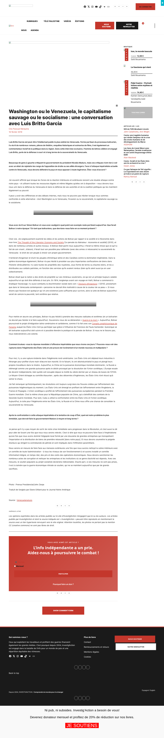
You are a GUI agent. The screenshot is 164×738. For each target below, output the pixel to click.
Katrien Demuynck (139, 96)
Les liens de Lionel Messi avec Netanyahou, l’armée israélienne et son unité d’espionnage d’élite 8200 (137, 151)
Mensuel (20, 566)
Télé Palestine (52, 21)
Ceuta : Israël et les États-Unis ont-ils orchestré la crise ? (136, 162)
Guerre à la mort (90, 320)
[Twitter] (119, 6)
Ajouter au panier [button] (126, 57)
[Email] (127, 6)
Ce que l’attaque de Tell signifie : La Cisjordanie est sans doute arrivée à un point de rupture (137, 171)
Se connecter (145, 7)
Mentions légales (91, 652)
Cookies (87, 657)
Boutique (128, 47)
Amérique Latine (15, 511)
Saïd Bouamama (138, 59)
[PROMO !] (125, 81)
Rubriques (32, 21)
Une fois (20, 562)
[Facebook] (115, 6)
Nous (24, 30)
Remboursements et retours (96, 647)
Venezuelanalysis (24, 500)
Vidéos (67, 21)
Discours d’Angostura (87, 284)
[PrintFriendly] (123, 6)
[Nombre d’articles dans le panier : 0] (146, 25)
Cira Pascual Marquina (19, 129)
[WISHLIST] (141, 25)
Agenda (35, 30)
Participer (63, 574)
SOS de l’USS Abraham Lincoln (136, 129)
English (152, 690)
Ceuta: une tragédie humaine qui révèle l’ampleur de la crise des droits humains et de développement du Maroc (137, 138)
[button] (63, 611)
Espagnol (145, 690)
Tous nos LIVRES (138, 112)
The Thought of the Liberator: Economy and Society (41, 242)
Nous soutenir (106, 25)
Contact (87, 642)
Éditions (79, 21)
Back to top (14, 673)
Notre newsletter (129, 25)
